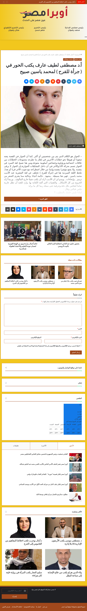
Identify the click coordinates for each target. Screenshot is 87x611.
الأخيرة (43, 445)
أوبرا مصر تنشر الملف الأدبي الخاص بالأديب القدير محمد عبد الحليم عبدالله (44, 464)
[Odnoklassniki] (42, 81)
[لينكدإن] (69, 81)
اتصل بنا (38, 607)
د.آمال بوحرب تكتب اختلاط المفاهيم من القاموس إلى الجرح (57, 2)
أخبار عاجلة (70, 55)
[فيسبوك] (79, 81)
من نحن (44, 607)
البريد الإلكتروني (76, 337)
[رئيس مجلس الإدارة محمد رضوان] (43, 19)
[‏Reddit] (53, 81)
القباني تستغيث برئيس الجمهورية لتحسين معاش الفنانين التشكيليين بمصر (44, 454)
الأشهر (71, 445)
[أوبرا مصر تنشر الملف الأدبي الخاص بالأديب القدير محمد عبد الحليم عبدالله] (75, 467)
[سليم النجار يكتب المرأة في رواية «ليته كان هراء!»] (23, 559)
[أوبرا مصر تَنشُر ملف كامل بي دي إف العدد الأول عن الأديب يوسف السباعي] (75, 487)
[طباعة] (7, 209)
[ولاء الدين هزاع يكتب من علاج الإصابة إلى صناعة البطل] (63, 559)
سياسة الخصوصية (29, 607)
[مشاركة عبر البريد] (13, 209)
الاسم (79, 329)
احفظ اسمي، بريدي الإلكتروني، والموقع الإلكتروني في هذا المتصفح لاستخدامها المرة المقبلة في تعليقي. (48, 346)
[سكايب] (31, 81)
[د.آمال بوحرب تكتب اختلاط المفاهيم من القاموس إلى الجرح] (16, 272)
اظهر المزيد (43, 199)
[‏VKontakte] (47, 81)
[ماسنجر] (26, 81)
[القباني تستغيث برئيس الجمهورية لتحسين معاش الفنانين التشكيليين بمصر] (75, 457)
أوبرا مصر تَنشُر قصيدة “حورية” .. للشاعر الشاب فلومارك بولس (47, 474)
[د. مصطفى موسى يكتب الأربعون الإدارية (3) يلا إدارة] (43, 272)
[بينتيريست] (58, 81)
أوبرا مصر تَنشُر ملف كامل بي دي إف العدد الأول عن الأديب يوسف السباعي (43, 484)
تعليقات (16, 445)
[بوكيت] (37, 81)
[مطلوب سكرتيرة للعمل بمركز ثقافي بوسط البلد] (75, 497)
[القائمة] (86, 37)
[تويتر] (74, 81)
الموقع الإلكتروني (36, 337)
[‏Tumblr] (63, 81)
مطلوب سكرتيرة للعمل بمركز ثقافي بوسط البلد (52, 494)
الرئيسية (77, 55)
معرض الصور (6, 607)
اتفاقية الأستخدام (17, 607)
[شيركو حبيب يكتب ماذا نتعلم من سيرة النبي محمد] (70, 272)
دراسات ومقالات (68, 59)
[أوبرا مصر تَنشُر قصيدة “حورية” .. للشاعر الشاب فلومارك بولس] (75, 477)
